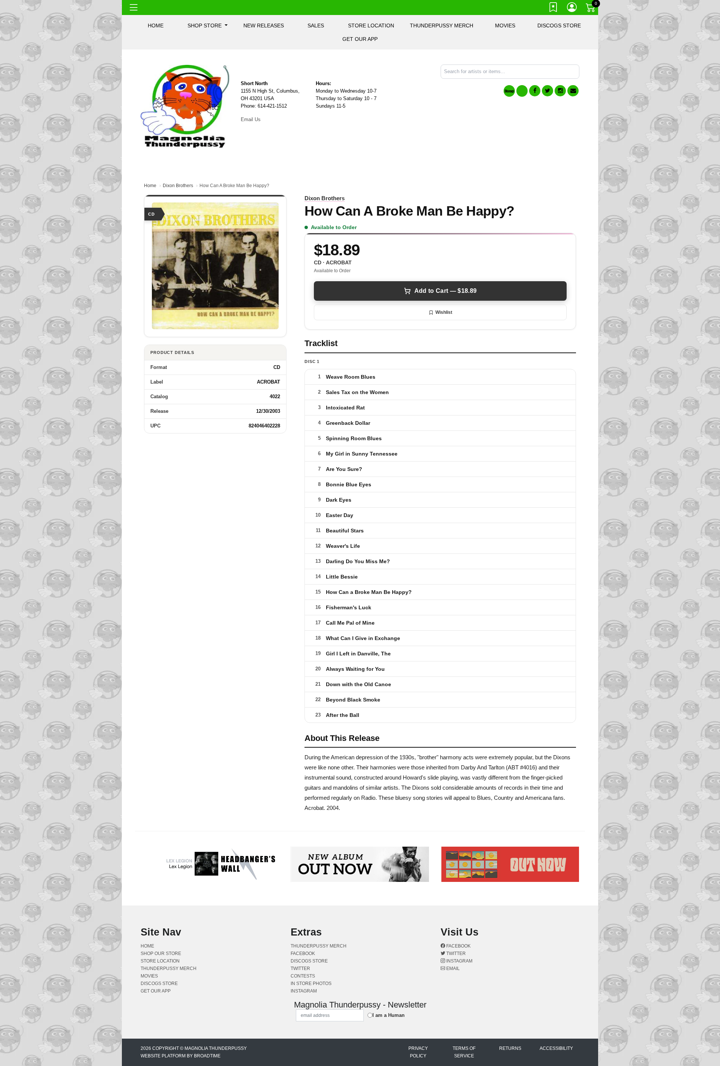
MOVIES (505, 25)
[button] (208, 25)
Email (452, 968)
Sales (316, 25)
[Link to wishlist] (553, 9)
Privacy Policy (418, 1052)
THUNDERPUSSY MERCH (441, 25)
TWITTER (300, 968)
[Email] (573, 90)
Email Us (251, 119)
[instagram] (560, 90)
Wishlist (443, 312)
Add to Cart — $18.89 (445, 291)
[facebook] (534, 90)
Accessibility (556, 1048)
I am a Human (388, 1015)
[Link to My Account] (572, 9)
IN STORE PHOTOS (311, 983)
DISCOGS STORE (559, 25)
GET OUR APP (360, 39)
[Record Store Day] (522, 90)
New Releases (263, 25)
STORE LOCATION (371, 25)
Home (150, 185)
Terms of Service (464, 1052)
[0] (591, 9)
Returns (510, 1048)
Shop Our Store (161, 953)
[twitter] (547, 90)
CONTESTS (303, 976)
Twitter (455, 953)
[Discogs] (509, 90)
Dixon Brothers (178, 185)
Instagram (458, 961)
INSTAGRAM (304, 991)
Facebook (458, 946)
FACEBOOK (303, 953)
